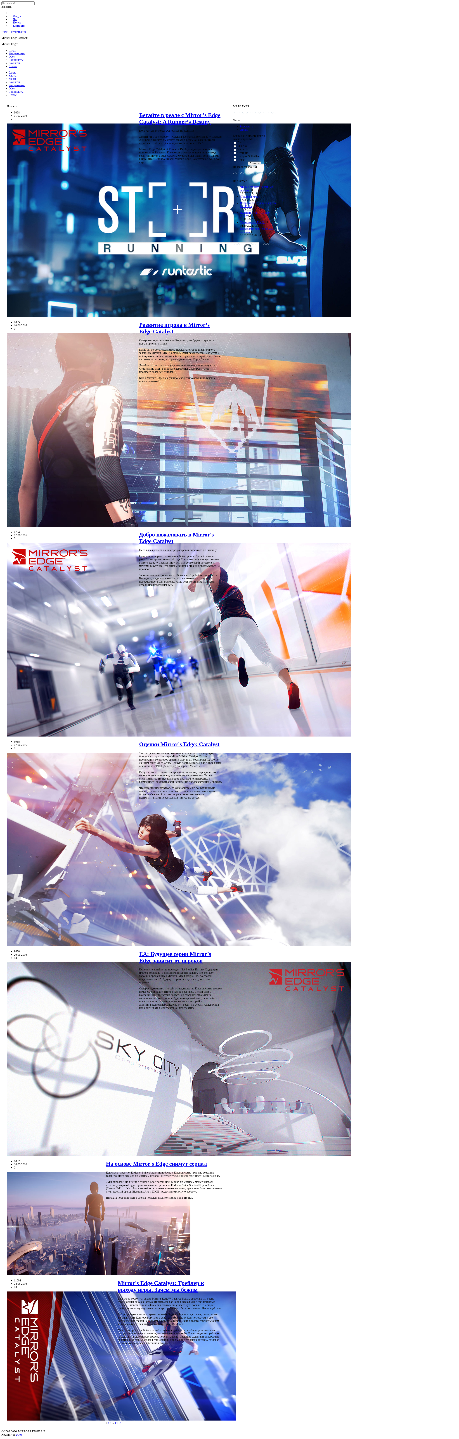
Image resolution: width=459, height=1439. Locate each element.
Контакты (19, 25)
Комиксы (14, 63)
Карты (12, 75)
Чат (15, 19)
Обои (12, 56)
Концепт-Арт (17, 53)
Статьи (13, 66)
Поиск (17, 22)
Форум (17, 16)
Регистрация (18, 31)
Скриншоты (16, 59)
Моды (12, 78)
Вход (4, 31)
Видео (12, 50)
